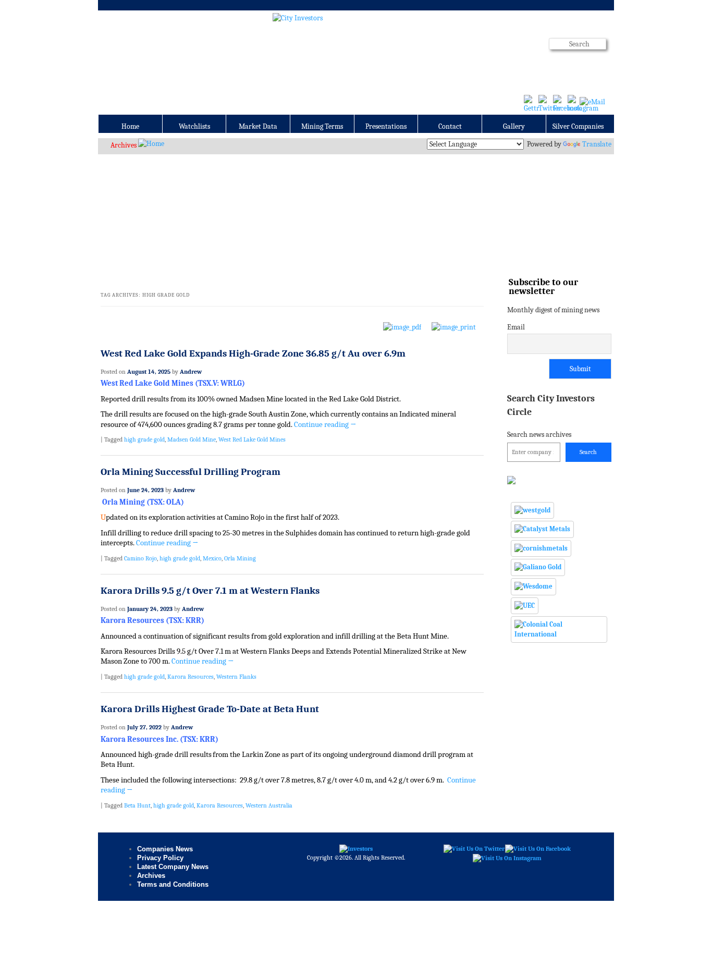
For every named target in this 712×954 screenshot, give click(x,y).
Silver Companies (578, 126)
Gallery (514, 126)
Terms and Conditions (172, 884)
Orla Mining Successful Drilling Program (190, 472)
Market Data (258, 126)
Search (588, 452)
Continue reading (325, 424)
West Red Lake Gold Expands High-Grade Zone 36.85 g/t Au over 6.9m (253, 353)
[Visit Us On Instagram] (507, 857)
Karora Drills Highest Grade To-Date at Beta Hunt (210, 709)
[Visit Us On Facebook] (538, 848)
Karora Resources (190, 676)
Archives (124, 145)
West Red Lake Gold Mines (252, 439)
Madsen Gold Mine (191, 439)
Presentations (386, 126)
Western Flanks (236, 676)
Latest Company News (172, 867)
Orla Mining (240, 558)
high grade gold (144, 439)
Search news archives (551, 415)
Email (516, 327)
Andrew (191, 371)
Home (130, 126)
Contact (450, 126)
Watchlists (194, 126)
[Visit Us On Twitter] (474, 848)
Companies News (165, 849)
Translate (596, 144)
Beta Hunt (137, 805)
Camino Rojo (140, 558)
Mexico (212, 558)
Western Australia (268, 805)
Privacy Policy (160, 858)
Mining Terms (322, 126)
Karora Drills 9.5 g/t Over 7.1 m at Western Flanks (210, 590)
